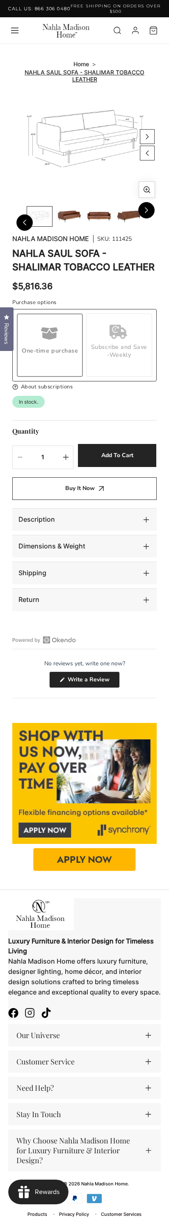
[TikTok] (46, 1014)
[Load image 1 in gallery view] (40, 216)
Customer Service (45, 1061)
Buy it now (80, 488)
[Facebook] (13, 1014)
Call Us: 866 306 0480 (39, 9)
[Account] (135, 30)
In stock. (28, 402)
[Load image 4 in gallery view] (129, 216)
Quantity (25, 431)
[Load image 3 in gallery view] (99, 216)
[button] (84, 387)
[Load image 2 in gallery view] (69, 216)
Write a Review (93, 681)
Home (81, 63)
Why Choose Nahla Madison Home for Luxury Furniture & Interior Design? (73, 1150)
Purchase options (34, 302)
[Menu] (15, 30)
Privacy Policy (74, 1214)
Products (37, 1214)
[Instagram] (30, 1014)
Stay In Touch (38, 1114)
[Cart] (153, 30)
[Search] (117, 30)
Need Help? (35, 1088)
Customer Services (121, 1214)
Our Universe (38, 1035)
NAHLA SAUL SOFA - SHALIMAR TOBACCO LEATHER (84, 76)
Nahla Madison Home (50, 239)
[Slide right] (147, 136)
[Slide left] (147, 153)
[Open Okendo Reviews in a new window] (44, 640)
